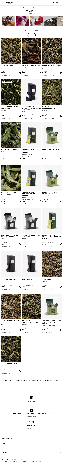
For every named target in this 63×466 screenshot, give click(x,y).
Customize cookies (36, 461)
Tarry (50, 21)
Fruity (36, 21)
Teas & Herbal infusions (26, 8)
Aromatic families (37, 8)
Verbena (36, 30)
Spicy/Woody (8, 21)
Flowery (22, 21)
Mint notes (27, 30)
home (18, 8)
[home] (9, 3)
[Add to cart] (20, 73)
